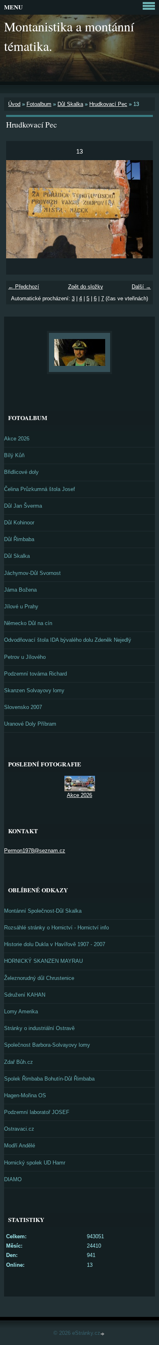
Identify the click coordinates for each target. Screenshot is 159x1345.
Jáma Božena (20, 590)
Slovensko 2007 (23, 707)
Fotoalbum (38, 104)
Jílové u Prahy (21, 606)
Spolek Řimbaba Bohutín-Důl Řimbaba (49, 1079)
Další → (141, 287)
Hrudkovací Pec (108, 104)
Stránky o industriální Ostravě (39, 1028)
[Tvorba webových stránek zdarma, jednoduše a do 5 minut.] (103, 1334)
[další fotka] (139, 209)
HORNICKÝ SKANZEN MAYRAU (43, 961)
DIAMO (13, 1179)
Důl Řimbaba (19, 539)
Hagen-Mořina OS (25, 1095)
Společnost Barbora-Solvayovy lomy (47, 1045)
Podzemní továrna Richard (35, 674)
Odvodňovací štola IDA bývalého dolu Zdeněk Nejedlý (67, 640)
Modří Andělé (19, 1145)
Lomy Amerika (21, 1011)
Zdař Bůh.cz (18, 1062)
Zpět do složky (85, 287)
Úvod (14, 104)
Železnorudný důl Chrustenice (39, 978)
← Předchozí (23, 287)
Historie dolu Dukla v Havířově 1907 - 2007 (54, 944)
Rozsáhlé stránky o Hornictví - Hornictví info (56, 928)
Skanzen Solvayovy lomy (34, 690)
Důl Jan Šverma (23, 506)
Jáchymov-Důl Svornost (32, 573)
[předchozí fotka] (19, 209)
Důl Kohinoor (19, 523)
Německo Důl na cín (28, 623)
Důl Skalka (70, 104)
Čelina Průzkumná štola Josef (39, 489)
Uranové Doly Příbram (30, 724)
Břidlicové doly (21, 472)
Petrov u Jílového (25, 657)
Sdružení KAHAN (24, 995)
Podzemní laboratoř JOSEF (36, 1112)
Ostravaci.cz (19, 1129)
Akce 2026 (16, 439)
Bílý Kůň (14, 455)
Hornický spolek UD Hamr (34, 1163)
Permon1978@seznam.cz (34, 851)
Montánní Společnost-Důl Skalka (43, 911)
